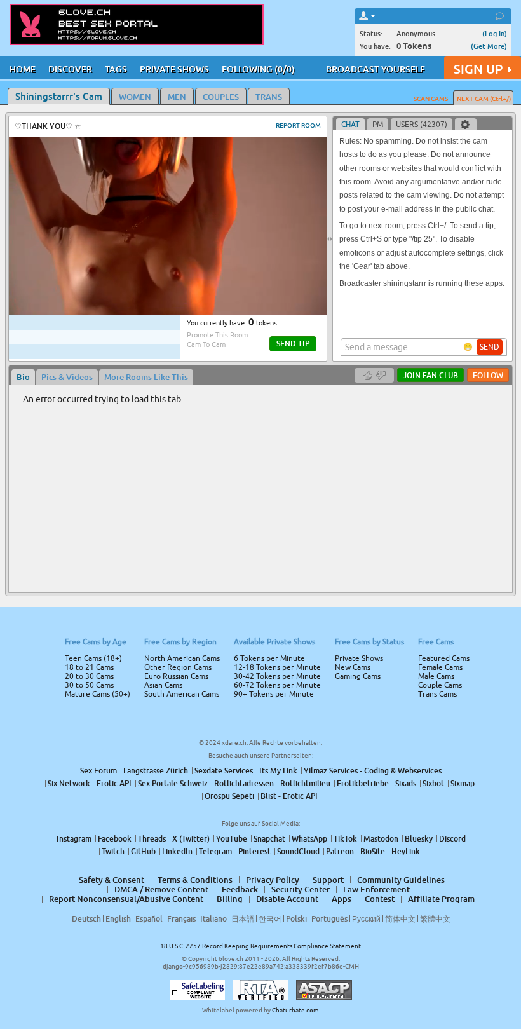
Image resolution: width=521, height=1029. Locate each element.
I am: (176, 519)
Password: (166, 496)
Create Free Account (261, 604)
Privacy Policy (287, 565)
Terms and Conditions (301, 548)
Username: (165, 471)
